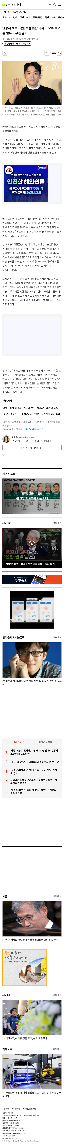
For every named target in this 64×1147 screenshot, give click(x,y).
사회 (53, 17)
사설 (4, 896)
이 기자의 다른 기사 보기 (30, 447)
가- (46, 53)
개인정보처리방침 (29, 1109)
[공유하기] (50, 5)
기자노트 (7, 1049)
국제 (47, 17)
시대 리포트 (8, 474)
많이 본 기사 (19, 742)
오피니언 (6, 17)
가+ (59, 53)
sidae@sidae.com (32, 428)
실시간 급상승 (45, 742)
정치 (15, 17)
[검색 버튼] (55, 5)
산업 (28, 17)
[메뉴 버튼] (59, 5)
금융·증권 (37, 17)
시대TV (6, 523)
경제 (22, 17)
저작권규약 (16, 1109)
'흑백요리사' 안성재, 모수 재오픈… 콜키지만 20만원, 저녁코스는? (32, 408)
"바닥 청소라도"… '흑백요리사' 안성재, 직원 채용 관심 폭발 (31, 414)
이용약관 (5, 1109)
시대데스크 (8, 995)
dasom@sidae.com (27, 437)
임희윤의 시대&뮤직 (13, 637)
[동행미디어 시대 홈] (11, 4)
